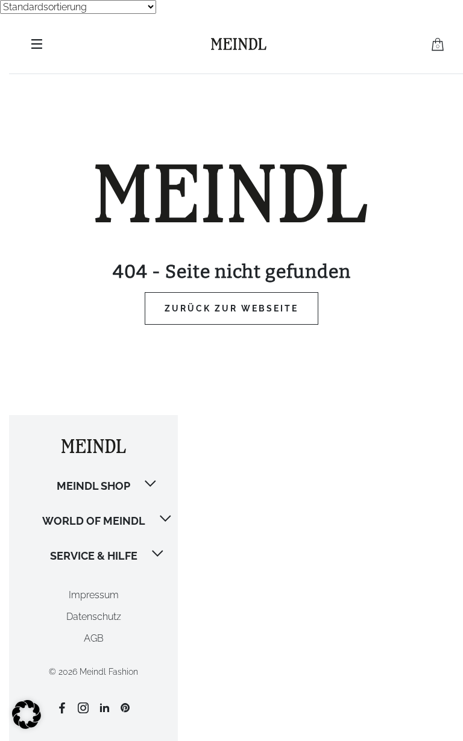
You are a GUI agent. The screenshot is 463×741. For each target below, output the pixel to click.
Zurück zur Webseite (231, 308)
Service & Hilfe (93, 555)
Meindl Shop (93, 486)
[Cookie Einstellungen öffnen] (26, 725)
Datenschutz (93, 616)
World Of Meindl (93, 520)
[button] (151, 485)
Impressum (94, 595)
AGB (94, 638)
